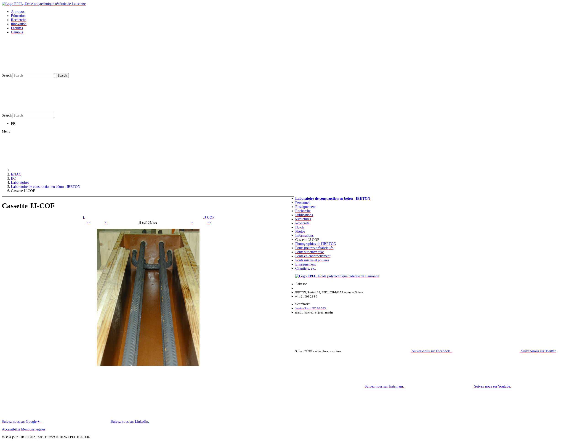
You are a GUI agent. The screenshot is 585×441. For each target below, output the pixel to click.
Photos (300, 231)
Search (7, 75)
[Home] (45, 170)
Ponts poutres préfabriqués (314, 248)
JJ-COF (208, 217)
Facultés (17, 28)
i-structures (303, 219)
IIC (13, 178)
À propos (17, 11)
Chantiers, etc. (305, 268)
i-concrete (302, 223)
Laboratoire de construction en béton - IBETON (45, 187)
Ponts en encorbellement (312, 256)
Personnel (302, 203)
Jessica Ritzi (303, 308)
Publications (304, 215)
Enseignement (305, 207)
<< (89, 222)
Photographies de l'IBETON (315, 244)
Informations (304, 235)
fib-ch (299, 227)
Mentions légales (33, 429)
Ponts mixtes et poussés (312, 260)
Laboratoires (20, 182)
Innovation (19, 24)
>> (209, 222)
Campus (17, 32)
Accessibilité (11, 429)
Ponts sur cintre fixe (309, 252)
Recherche (18, 20)
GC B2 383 (319, 308)
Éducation (18, 16)
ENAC (16, 174)
